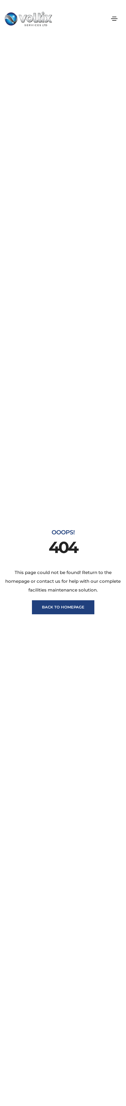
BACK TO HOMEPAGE (63, 607)
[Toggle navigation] (114, 19)
